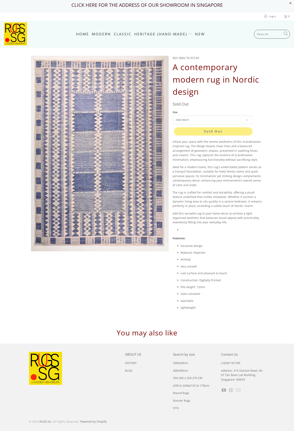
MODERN (101, 34)
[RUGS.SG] (15, 34)
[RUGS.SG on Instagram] (231, 390)
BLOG (128, 370)
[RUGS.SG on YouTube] (224, 390)
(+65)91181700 (230, 363)
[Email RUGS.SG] (238, 390)
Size (175, 112)
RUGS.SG (45, 421)
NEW (200, 34)
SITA (176, 408)
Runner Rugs (181, 400)
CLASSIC (122, 34)
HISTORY (131, 363)
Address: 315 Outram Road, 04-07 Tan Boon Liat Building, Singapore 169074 (242, 375)
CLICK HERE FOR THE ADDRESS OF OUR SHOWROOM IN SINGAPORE (147, 5)
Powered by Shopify (93, 421)
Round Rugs (181, 393)
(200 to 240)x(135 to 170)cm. (191, 385)
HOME (82, 34)
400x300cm (180, 370)
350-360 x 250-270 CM (187, 378)
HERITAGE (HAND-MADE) (161, 34)
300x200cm (180, 363)
